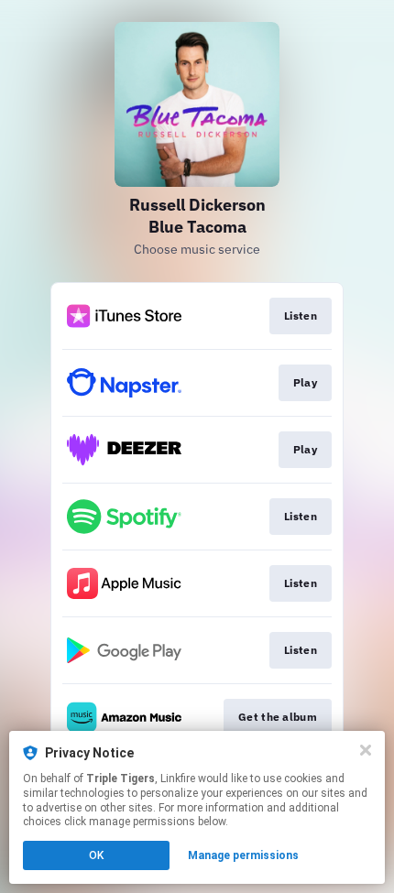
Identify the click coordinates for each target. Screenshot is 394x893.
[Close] (365, 750)
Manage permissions (243, 855)
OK (96, 855)
